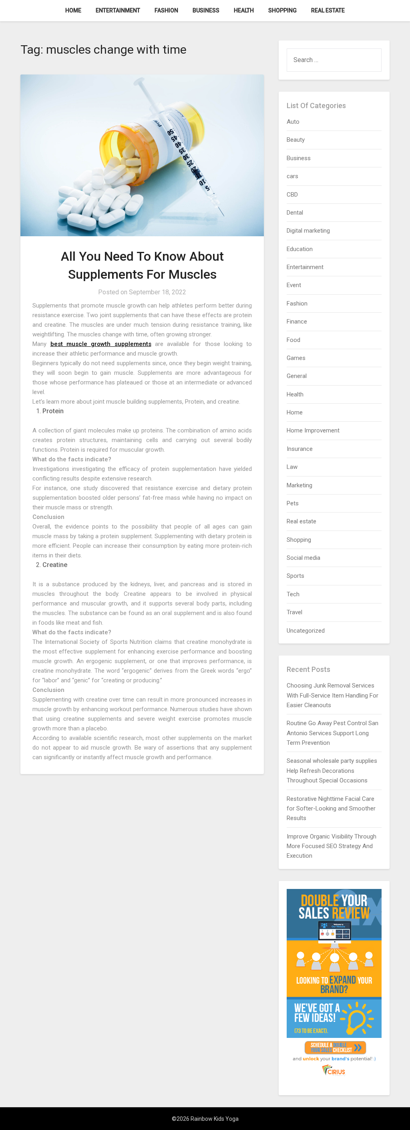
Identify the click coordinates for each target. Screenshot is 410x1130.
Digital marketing (308, 230)
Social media (303, 557)
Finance (297, 321)
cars (292, 176)
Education (300, 249)
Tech (293, 594)
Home (73, 10)
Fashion (166, 10)
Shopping (282, 10)
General (297, 376)
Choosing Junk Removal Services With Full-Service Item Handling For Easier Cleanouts (332, 695)
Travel (294, 612)
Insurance (300, 448)
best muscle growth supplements (100, 344)
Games (296, 358)
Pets (293, 503)
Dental (295, 212)
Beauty (296, 139)
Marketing (299, 485)
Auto (293, 121)
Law (292, 466)
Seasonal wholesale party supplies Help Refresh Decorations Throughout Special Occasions (332, 770)
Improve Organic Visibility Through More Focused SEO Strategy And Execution (331, 846)
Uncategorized (306, 630)
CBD (292, 194)
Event (294, 285)
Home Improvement (313, 430)
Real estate (328, 10)
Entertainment (118, 10)
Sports (295, 575)
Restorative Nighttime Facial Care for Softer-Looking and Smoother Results (331, 808)
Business (206, 10)
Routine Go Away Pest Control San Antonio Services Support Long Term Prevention (332, 733)
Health (244, 10)
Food (293, 340)
